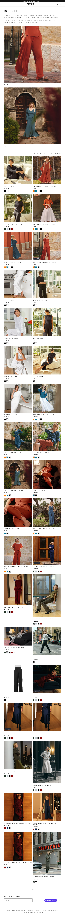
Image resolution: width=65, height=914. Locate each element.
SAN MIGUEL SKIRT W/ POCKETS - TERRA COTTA (45, 186)
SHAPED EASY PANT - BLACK (11, 528)
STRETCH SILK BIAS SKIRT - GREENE (13, 771)
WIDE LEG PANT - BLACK (39, 338)
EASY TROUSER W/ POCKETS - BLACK (13, 224)
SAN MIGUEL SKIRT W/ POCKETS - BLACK (43, 414)
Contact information (28, 912)
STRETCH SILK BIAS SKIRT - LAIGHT (42, 785)
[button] (3, 4)
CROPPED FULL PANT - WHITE (12, 338)
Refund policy (30, 910)
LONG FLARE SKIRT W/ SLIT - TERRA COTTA (44, 452)
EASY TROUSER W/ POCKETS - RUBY (13, 607)
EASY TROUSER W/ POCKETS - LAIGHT (14, 647)
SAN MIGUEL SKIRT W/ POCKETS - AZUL (14, 262)
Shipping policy (54, 910)
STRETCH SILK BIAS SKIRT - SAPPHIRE (13, 733)
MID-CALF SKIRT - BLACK (39, 376)
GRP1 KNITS (13, 910)
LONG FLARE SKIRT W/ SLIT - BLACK (13, 490)
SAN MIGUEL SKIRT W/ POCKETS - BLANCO (44, 224)
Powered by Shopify (20, 910)
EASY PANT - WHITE (9, 300)
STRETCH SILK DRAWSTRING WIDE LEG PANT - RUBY (17, 823)
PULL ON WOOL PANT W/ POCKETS (42, 657)
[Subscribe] (30, 900)
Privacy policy (38, 910)
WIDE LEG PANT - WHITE (10, 376)
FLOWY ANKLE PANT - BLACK (11, 695)
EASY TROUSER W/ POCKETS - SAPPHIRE (43, 566)
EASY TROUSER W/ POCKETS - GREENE (43, 618)
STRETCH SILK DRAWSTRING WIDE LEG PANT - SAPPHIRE (45, 824)
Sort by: (36, 153)
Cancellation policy (38, 912)
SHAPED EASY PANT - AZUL (40, 490)
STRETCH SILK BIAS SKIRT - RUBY (41, 695)
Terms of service (46, 910)
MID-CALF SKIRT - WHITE (10, 414)
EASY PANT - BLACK (9, 186)
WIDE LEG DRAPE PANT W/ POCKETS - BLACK (16, 566)
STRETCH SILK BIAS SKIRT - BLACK (41, 733)
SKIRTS (6, 147)
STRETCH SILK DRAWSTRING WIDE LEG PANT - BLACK (18, 862)
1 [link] (28, 889)
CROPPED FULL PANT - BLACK (40, 300)
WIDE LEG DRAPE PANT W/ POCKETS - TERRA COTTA (46, 262)
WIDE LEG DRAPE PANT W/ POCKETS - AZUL (44, 528)
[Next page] (37, 889)
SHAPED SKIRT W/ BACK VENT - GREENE (43, 876)
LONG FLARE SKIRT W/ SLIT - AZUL (13, 452)
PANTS (6, 85)
